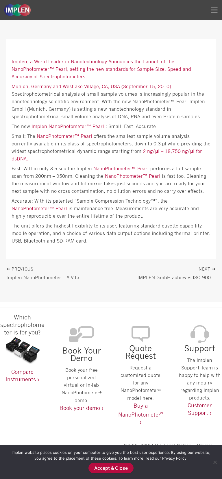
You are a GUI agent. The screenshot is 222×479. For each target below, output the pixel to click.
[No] (215, 462)
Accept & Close (111, 468)
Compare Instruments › (22, 375)
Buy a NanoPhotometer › (140, 413)
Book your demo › (81, 408)
